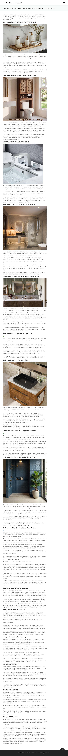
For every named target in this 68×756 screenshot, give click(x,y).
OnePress (37, 752)
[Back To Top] (62, 749)
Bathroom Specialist (12, 3)
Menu (64, 2)
